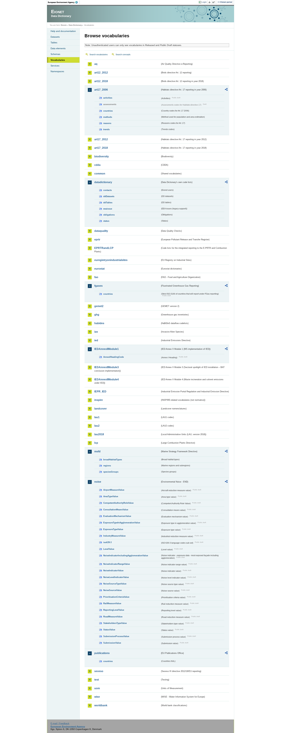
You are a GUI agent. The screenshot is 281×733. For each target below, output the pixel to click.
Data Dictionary (75, 25)
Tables (54, 42)
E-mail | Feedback (60, 723)
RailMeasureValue (112, 603)
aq (95, 64)
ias (96, 331)
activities (107, 98)
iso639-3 (107, 542)
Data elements (58, 48)
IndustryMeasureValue (114, 536)
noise (97, 481)
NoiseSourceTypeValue (114, 583)
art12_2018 (101, 81)
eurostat (99, 268)
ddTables (107, 202)
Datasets (55, 37)
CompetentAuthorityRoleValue (118, 503)
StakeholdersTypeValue (115, 623)
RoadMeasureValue (112, 616)
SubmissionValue (112, 643)
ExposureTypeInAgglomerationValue (121, 522)
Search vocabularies (98, 55)
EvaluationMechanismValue (117, 516)
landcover (100, 408)
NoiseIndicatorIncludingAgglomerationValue (125, 555)
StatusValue (109, 629)
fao (96, 277)
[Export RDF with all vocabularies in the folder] (226, 90)
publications (102, 653)
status (106, 221)
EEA (64, 2)
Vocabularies (58, 60)
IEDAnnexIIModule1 (106, 349)
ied (96, 340)
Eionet (63, 25)
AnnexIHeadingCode (113, 357)
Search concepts (123, 55)
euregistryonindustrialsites (110, 260)
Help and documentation (63, 31)
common (99, 173)
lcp (96, 442)
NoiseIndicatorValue (113, 570)
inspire (98, 400)
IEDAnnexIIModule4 (106, 379)
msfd (97, 451)
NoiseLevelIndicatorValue (116, 577)
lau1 (97, 417)
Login (204, 2)
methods (107, 117)
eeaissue (107, 209)
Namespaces (57, 71)
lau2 (97, 425)
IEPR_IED (100, 391)
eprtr (97, 239)
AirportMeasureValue (113, 490)
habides (99, 323)
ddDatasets (108, 196)
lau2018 (99, 434)
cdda (97, 165)
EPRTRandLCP (104, 248)
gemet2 (98, 306)
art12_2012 (101, 72)
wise (97, 696)
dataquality (101, 231)
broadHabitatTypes (112, 459)
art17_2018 (101, 147)
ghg (96, 314)
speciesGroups (110, 472)
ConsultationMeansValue (115, 509)
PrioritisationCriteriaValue (116, 597)
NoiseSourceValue (112, 590)
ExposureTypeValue (113, 529)
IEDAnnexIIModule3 (106, 367)
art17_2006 (101, 89)
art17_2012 (101, 139)
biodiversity (101, 156)
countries (108, 111)
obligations (109, 215)
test (96, 679)
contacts (107, 190)
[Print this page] (210, 2)
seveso (98, 671)
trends (106, 129)
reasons (107, 123)
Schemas (55, 54)
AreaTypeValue (110, 496)
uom (97, 688)
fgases (98, 285)
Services (55, 65)
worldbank (100, 705)
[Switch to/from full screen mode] (214, 2)
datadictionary (103, 182)
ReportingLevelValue (113, 610)
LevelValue (108, 549)
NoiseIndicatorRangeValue (116, 564)
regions (107, 465)
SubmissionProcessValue (116, 636)
